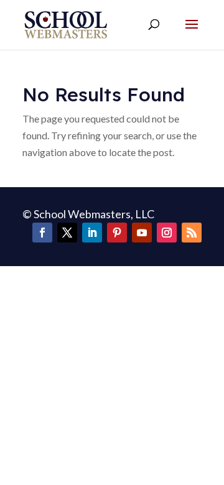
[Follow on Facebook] (42, 232)
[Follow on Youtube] (142, 232)
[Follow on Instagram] (167, 232)
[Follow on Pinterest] (117, 232)
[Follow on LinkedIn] (92, 232)
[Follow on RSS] (192, 232)
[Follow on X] (67, 232)
